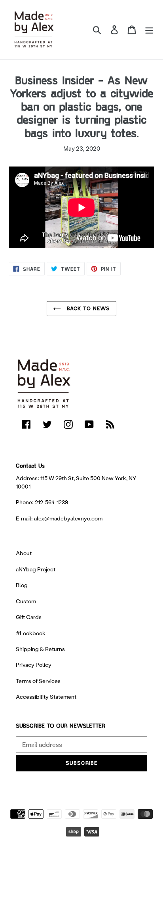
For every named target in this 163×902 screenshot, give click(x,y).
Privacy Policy (33, 664)
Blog (22, 585)
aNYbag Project (35, 569)
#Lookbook (30, 633)
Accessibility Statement (46, 696)
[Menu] (149, 29)
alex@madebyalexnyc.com (68, 518)
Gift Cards (29, 617)
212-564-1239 (51, 502)
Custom (26, 601)
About (24, 553)
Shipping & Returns (40, 649)
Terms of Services (38, 680)
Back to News (87, 308)
